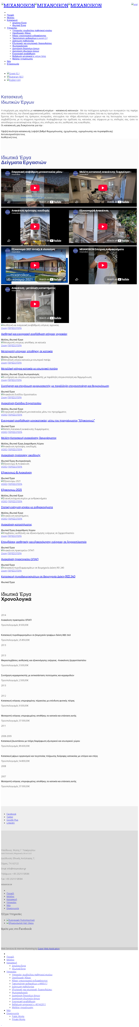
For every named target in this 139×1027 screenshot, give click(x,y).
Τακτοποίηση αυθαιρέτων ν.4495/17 (30, 38)
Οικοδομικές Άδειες (21, 33)
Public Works (18, 1016)
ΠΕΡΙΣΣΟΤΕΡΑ (14, 328)
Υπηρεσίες (12, 28)
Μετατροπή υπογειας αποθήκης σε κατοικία (27, 351)
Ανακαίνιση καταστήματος (16, 524)
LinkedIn (11, 822)
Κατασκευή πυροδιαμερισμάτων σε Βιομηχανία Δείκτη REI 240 (38, 576)
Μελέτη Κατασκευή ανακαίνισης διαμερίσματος (29, 438)
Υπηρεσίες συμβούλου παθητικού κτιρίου (32, 30)
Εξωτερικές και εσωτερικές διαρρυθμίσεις (32, 43)
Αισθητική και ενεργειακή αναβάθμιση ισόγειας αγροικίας (34, 334)
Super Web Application (49, 948)
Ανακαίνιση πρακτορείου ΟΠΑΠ (19, 559)
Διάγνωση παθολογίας (23, 41)
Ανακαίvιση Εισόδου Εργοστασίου (21, 403)
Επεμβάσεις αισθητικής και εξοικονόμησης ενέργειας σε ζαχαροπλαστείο (43, 541)
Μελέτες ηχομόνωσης (22, 59)
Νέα (9, 61)
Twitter (10, 816)
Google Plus (12, 819)
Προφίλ (10, 15)
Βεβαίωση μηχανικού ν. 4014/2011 (29, 56)
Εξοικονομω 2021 (11, 490)
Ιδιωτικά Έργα (19, 25)
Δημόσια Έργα (19, 23)
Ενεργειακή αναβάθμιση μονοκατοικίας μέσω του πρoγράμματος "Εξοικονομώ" (48, 420)
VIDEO (4, 414)
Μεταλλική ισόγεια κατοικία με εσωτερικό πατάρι (29, 368)
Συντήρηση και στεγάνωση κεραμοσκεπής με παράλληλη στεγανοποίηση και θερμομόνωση (55, 386)
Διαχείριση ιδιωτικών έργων (25, 51)
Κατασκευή (12, 20)
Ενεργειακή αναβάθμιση (23, 53)
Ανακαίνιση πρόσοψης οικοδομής (21, 455)
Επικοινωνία (13, 64)
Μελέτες (11, 17)
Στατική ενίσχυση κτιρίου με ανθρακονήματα (27, 507)
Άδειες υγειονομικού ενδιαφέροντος (29, 35)
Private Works (18, 1019)
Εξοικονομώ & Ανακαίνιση (16, 472)
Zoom (4, 328)
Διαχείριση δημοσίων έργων (25, 48)
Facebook (11, 813)
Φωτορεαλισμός (20, 46)
